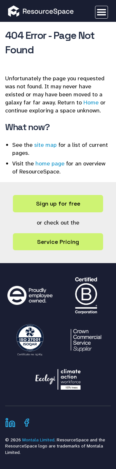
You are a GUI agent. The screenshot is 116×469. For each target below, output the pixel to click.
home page (49, 163)
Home (91, 102)
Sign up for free (58, 203)
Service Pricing (58, 241)
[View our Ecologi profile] (58, 376)
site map (45, 145)
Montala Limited (38, 440)
